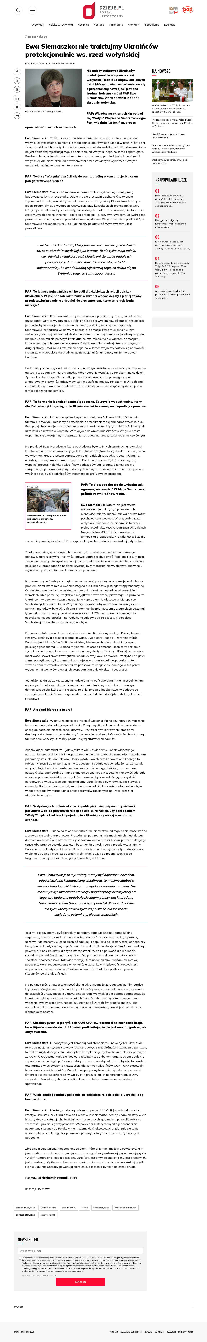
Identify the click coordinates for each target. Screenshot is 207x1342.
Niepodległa (151, 24)
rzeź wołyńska (48, 1214)
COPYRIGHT (159, 1331)
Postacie (99, 24)
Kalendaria (116, 24)
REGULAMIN (171, 1331)
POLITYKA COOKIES (185, 1331)
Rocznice (83, 24)
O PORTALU (113, 1331)
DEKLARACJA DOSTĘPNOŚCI (131, 1331)
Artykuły (133, 24)
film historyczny (101, 1207)
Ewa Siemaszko (48, 1207)
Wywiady (38, 24)
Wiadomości (57, 63)
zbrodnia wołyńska (25, 1207)
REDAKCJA (148, 1331)
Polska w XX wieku (61, 24)
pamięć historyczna (25, 1214)
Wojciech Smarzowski (125, 1207)
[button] (192, 1308)
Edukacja (169, 24)
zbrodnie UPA (69, 1207)
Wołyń (84, 1207)
